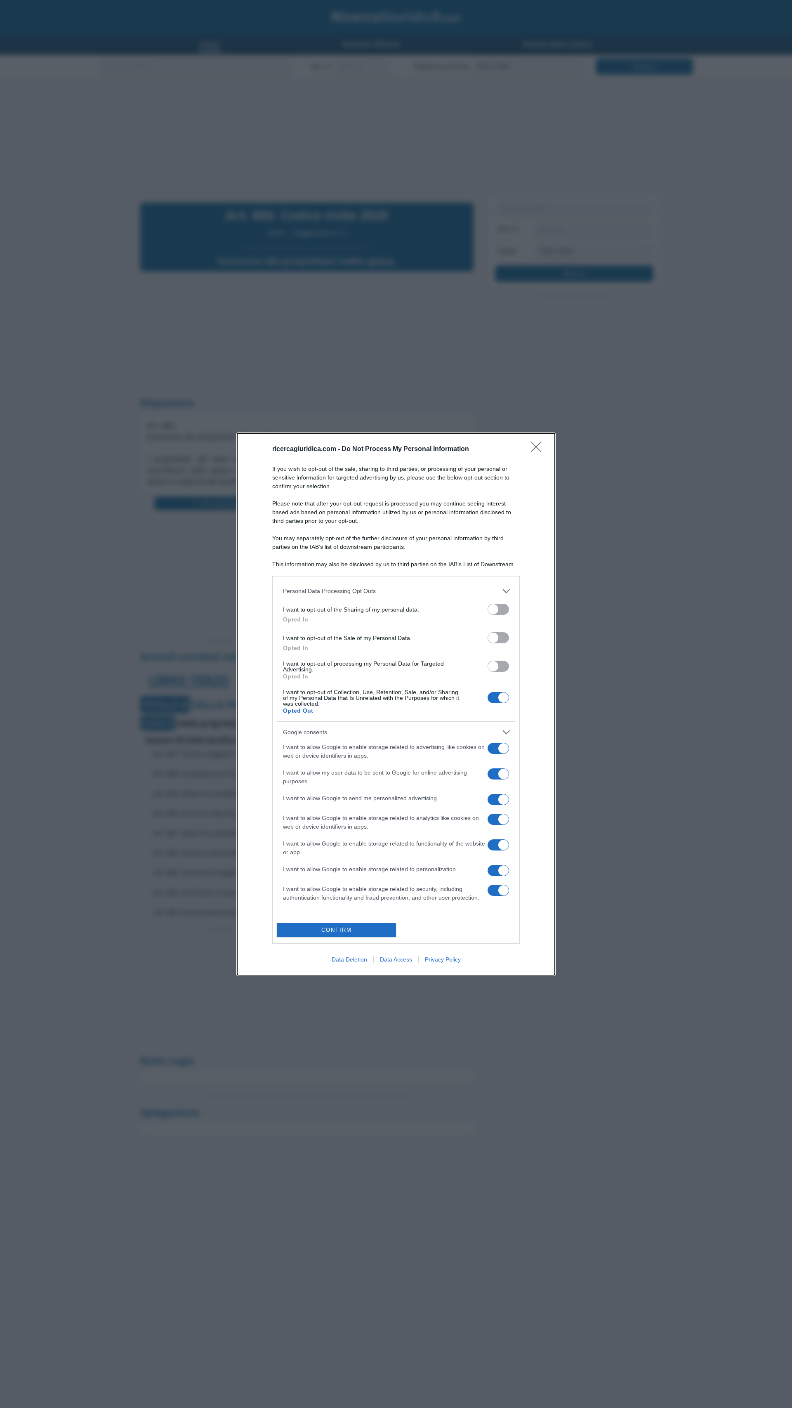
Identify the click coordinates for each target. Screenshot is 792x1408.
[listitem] (396, 591)
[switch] (498, 609)
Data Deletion (349, 959)
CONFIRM (336, 930)
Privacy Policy (443, 959)
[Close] (539, 449)
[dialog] (396, 704)
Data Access (396, 959)
